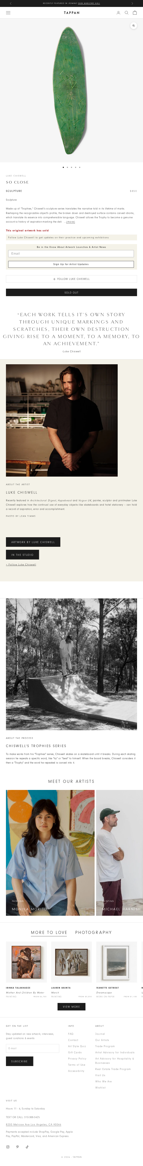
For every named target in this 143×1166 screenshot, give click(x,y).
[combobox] (126, 12)
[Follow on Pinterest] (17, 1147)
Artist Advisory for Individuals (115, 1052)
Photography (93, 932)
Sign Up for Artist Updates (71, 264)
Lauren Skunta (61, 988)
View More (71, 1006)
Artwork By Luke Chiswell (33, 542)
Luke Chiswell (16, 175)
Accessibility (76, 1071)
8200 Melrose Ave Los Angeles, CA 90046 (33, 1124)
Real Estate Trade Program (113, 1069)
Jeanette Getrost (107, 988)
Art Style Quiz (77, 1046)
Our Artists (102, 1040)
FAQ (71, 1034)
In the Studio (22, 555)
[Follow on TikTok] (27, 1147)
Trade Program (105, 1046)
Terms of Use (76, 1064)
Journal (100, 1034)
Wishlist (100, 1087)
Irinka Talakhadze (18, 988)
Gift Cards (75, 1052)
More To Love (49, 932)
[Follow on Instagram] (8, 1147)
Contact (73, 1040)
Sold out (72, 292)
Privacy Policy (77, 1058)
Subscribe (19, 1061)
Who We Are (103, 1081)
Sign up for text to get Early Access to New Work (72, 3)
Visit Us (100, 1075)
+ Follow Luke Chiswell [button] (21, 564)
